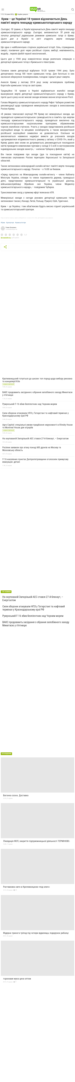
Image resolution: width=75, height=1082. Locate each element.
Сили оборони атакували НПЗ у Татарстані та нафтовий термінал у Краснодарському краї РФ (35, 414)
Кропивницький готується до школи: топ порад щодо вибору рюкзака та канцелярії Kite (37, 380)
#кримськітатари (20, 223)
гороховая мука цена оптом (17, 978)
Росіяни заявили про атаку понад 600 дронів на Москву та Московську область (31, 449)
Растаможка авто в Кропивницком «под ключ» (26, 886)
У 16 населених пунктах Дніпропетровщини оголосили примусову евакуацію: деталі (35, 460)
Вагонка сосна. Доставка (15, 795)
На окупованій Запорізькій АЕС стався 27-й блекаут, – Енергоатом (35, 438)
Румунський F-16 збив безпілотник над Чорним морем (29, 404)
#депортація (10, 223)
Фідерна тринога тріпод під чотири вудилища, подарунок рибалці (36, 933)
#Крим (3, 223)
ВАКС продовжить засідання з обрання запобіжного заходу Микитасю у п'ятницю (37, 393)
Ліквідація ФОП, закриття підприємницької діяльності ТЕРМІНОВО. (36, 841)
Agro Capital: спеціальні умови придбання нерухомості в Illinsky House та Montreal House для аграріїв (37, 426)
